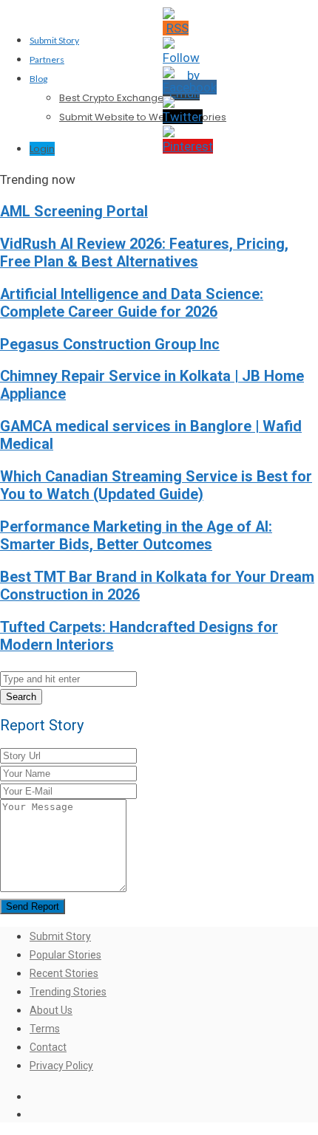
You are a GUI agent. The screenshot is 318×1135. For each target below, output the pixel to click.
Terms (45, 1029)
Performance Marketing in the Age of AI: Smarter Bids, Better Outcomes (136, 535)
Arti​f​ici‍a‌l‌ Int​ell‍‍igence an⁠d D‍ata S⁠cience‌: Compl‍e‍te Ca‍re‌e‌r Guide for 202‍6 (131, 303)
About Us (51, 1010)
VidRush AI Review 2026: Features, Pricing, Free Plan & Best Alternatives (144, 253)
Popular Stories (65, 955)
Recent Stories (64, 973)
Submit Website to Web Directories (142, 117)
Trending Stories (68, 992)
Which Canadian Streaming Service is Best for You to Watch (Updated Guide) (156, 485)
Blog (38, 78)
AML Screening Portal (74, 211)
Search (21, 696)
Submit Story (54, 40)
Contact (48, 1047)
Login (42, 149)
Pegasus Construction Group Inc (110, 344)
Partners (47, 59)
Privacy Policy (61, 1065)
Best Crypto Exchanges (114, 98)
